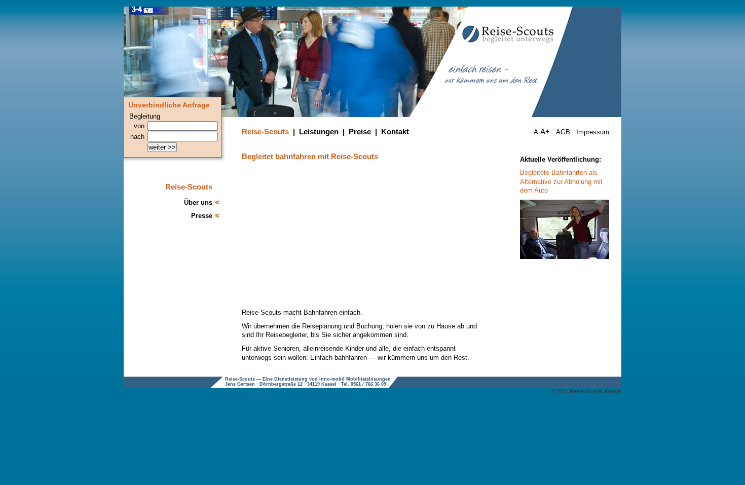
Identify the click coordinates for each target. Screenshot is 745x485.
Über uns (198, 202)
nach (137, 136)
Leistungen (319, 131)
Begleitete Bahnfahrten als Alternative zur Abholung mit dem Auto (561, 181)
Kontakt (395, 131)
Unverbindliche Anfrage (169, 105)
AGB (563, 132)
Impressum (592, 132)
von (139, 126)
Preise (360, 131)
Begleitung (144, 116)
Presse (201, 215)
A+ (545, 131)
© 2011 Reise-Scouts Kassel (586, 391)
